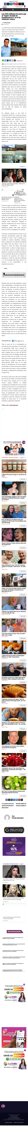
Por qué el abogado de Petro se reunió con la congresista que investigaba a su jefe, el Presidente (13, 938)
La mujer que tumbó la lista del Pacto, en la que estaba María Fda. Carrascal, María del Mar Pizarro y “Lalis (14, 944)
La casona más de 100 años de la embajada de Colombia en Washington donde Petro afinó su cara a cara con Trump (12, 970)
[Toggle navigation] (13, 10)
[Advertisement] (14, 425)
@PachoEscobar (13, 405)
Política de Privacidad (18, 1122)
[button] (23, 9)
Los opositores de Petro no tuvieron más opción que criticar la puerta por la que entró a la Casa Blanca (13, 951)
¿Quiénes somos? (8, 1122)
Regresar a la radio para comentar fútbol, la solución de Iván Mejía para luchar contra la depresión (13, 964)
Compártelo (19, 60)
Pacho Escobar (7, 22)
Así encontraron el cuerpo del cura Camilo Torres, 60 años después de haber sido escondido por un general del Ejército (14, 957)
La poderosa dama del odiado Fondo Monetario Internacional (8, 805)
